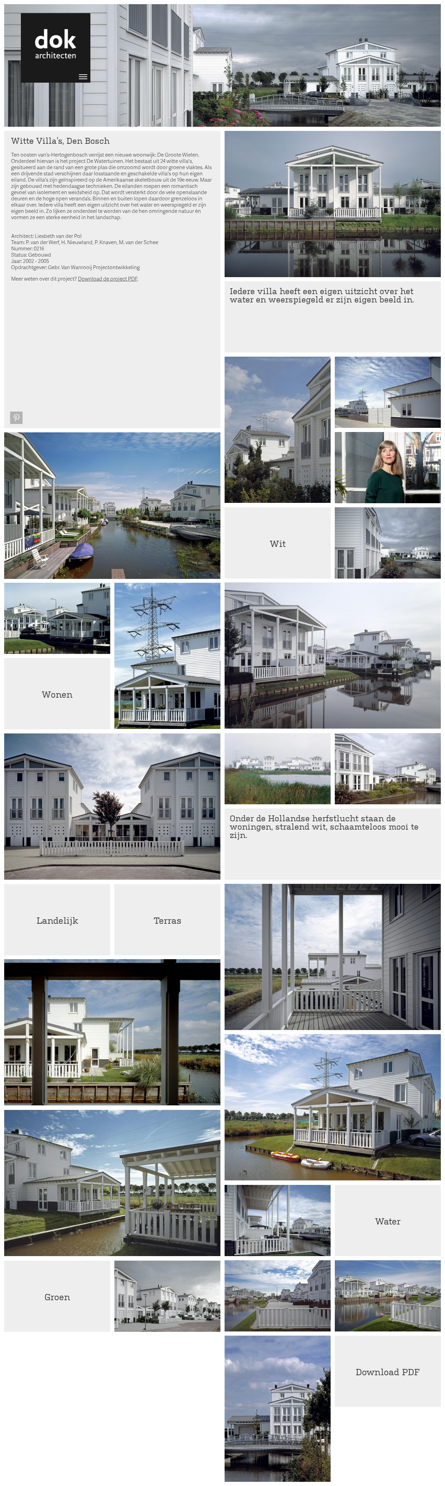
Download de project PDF (107, 278)
